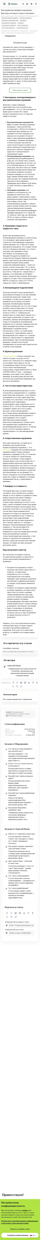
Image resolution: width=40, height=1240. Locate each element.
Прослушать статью (20, 90)
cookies (25, 1210)
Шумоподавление (9, 356)
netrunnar (15, 648)
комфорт (21, 23)
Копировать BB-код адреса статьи (17, 922)
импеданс (23, 20)
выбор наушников (25, 18)
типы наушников (22, 25)
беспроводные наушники (10, 18)
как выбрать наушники (9, 23)
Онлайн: (8, 712)
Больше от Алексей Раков (17, 828)
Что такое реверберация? (18, 888)
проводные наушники (9, 25)
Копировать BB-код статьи (14, 929)
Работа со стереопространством (21, 834)
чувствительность (22, 28)
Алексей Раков (8, 16)
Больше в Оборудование (16, 743)
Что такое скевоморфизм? (18, 876)
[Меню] (4, 4)
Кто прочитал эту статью (18, 643)
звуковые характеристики (10, 20)
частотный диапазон (8, 28)
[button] (31, 4)
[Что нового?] (36, 4)
